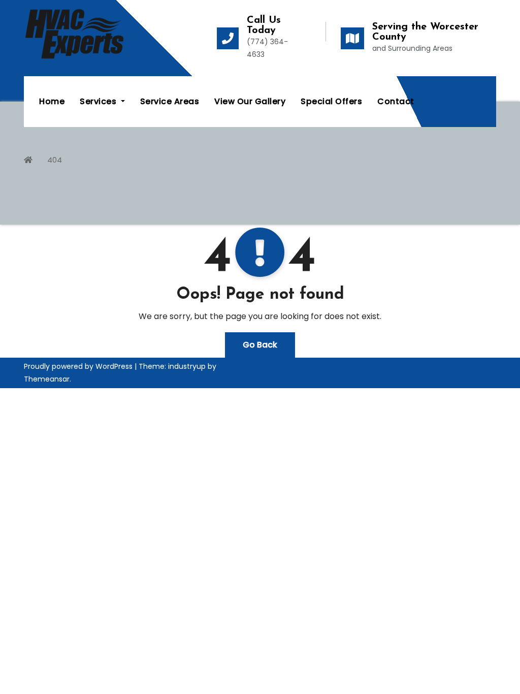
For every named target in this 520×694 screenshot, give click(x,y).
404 (54, 159)
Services (99, 101)
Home (51, 101)
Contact (395, 101)
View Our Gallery (249, 101)
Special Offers (331, 101)
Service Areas (170, 101)
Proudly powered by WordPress (79, 366)
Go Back (260, 345)
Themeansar (47, 379)
